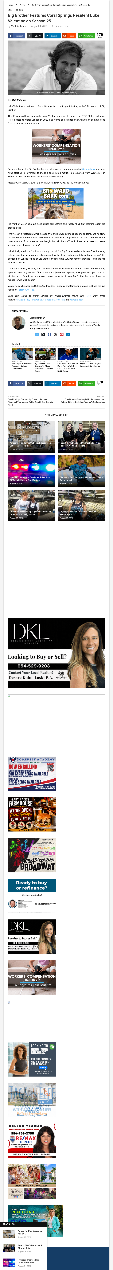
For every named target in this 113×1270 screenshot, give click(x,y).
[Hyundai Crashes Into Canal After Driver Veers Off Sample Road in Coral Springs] (31, 471)
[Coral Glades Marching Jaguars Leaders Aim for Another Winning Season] (31, 505)
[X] (43, 334)
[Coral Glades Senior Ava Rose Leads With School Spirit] (81, 505)
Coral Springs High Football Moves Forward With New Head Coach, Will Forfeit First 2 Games (67, 367)
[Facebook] (49, 334)
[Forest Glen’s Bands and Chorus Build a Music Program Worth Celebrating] (81, 437)
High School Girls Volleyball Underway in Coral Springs (90, 365)
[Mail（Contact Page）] (37, 334)
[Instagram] (55, 334)
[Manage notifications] (7, 1263)
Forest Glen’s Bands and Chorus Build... (30, 1246)
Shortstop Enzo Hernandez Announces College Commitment (22, 366)
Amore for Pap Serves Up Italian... (30, 1232)
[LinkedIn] (68, 334)
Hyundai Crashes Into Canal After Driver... (28, 1261)
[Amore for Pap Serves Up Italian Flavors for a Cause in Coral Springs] (31, 437)
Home (10, 5)
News (22, 5)
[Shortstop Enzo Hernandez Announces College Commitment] (81, 471)
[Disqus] (56, 563)
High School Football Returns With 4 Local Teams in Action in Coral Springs (44, 367)
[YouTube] (61, 334)
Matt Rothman (18, 26)
